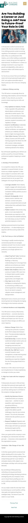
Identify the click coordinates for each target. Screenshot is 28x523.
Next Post (14, 507)
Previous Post (14, 503)
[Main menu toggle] (25, 3)
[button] (2, 6)
